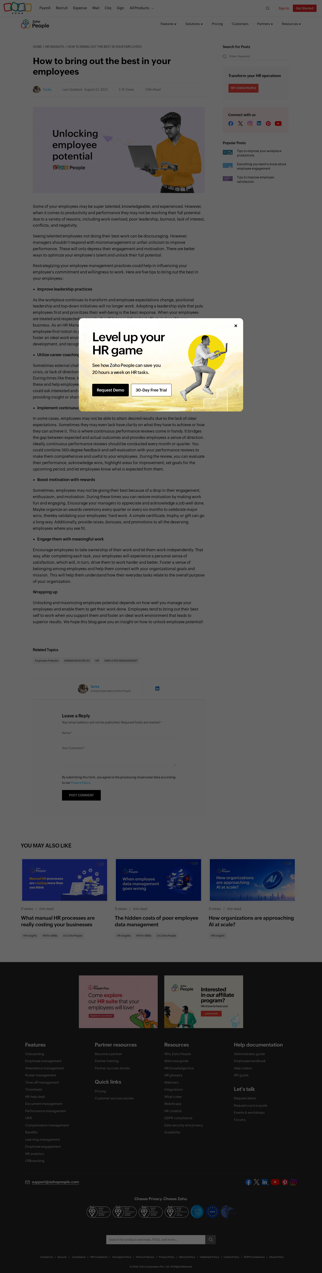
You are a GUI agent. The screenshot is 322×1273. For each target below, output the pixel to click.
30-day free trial (151, 390)
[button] (235, 325)
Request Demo (110, 390)
